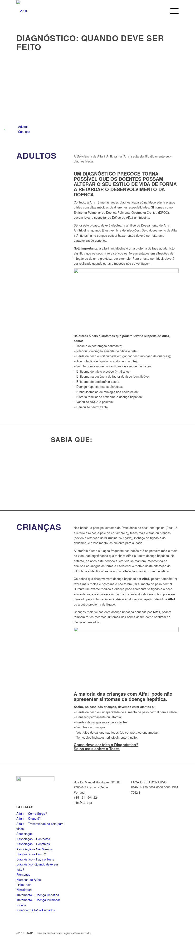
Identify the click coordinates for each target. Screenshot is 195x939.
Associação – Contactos (33, 839)
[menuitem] (172, 11)
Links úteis (23, 884)
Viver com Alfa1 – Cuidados (35, 910)
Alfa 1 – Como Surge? (31, 813)
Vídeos (21, 905)
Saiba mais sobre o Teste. (97, 748)
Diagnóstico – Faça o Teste (35, 859)
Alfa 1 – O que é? (28, 818)
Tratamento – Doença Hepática (37, 895)
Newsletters (24, 889)
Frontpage (23, 874)
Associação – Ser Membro (34, 849)
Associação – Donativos (33, 844)
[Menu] (172, 11)
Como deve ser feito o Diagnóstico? (106, 744)
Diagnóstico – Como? (31, 854)
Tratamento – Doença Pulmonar (38, 899)
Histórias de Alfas (28, 879)
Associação (24, 833)
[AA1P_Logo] (22, 11)
